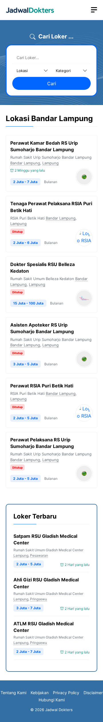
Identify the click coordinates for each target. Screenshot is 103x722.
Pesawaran (39, 555)
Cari (51, 83)
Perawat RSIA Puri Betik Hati (41, 386)
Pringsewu (38, 599)
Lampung (50, 163)
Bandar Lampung (25, 163)
